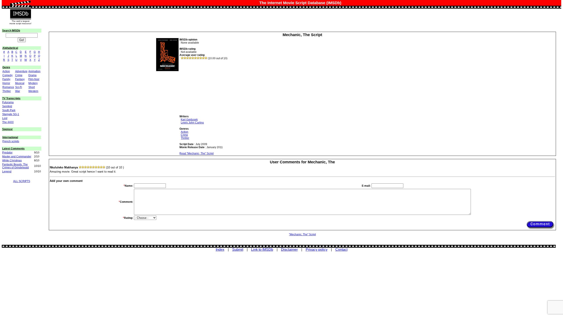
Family (6, 79)
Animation (34, 71)
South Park (8, 110)
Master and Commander (16, 156)
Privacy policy (316, 249)
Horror (6, 83)
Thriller (6, 91)
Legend (6, 171)
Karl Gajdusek (189, 119)
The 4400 (8, 122)
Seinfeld (7, 106)
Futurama (8, 102)
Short (31, 87)
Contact (341, 249)
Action (6, 71)
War (17, 91)
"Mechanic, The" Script (302, 234)
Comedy (7, 75)
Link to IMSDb (262, 249)
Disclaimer (289, 249)
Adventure (21, 71)
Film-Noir (33, 79)
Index (220, 249)
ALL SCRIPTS (21, 181)
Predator (7, 152)
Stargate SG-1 (10, 114)
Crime (18, 75)
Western (33, 91)
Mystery (33, 83)
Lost (4, 118)
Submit (237, 249)
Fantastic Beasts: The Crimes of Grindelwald (15, 166)
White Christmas (12, 160)
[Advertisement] (212, 87)
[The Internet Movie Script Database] (20, 4)
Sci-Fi (18, 87)
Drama (32, 75)
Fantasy (20, 79)
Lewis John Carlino (192, 122)
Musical (19, 83)
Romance (8, 87)
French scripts (10, 141)
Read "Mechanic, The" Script (196, 153)
